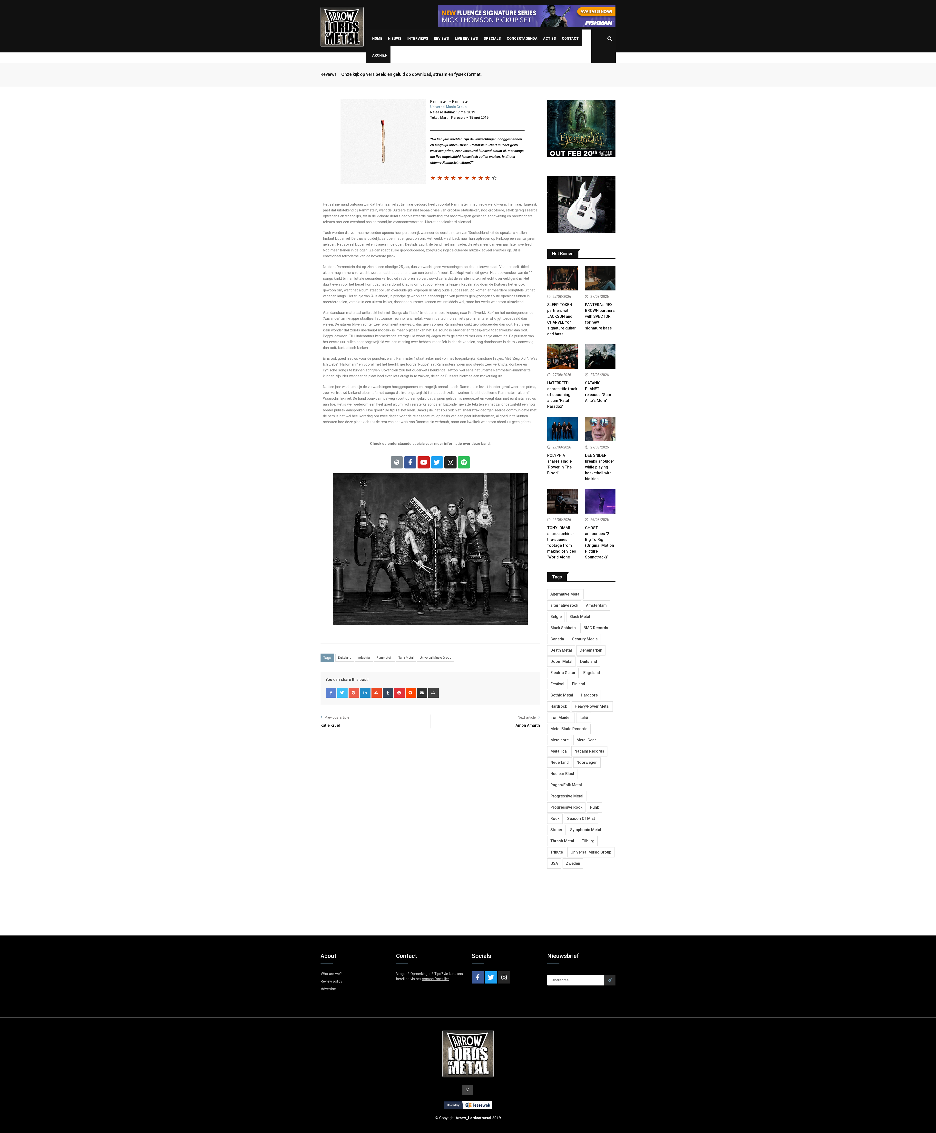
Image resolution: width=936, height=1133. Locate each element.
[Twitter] (437, 462)
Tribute (556, 852)
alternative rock (564, 605)
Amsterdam (596, 605)
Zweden (573, 863)
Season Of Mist (581, 818)
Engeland (591, 672)
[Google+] (354, 693)
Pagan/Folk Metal (566, 785)
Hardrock (558, 706)
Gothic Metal (561, 695)
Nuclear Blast (562, 773)
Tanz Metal (406, 657)
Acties (549, 38)
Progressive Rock (566, 807)
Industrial (364, 657)
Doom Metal (561, 661)
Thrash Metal (562, 841)
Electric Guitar (562, 672)
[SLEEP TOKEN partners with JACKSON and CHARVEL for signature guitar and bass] (562, 279)
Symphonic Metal (585, 829)
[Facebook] (410, 462)
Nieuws (394, 38)
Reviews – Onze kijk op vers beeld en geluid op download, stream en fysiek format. (401, 74)
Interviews (417, 38)
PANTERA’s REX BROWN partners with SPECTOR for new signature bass (600, 316)
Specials (492, 38)
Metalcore (559, 740)
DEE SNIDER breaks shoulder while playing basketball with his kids (599, 467)
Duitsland (344, 657)
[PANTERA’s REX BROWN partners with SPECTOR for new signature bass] (600, 279)
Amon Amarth (528, 725)
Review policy (331, 981)
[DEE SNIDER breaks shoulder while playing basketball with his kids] (600, 429)
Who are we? (331, 974)
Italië (583, 717)
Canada (557, 639)
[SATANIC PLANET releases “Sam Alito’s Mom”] (600, 357)
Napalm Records (589, 751)
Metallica (558, 751)
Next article (527, 717)
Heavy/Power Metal (592, 706)
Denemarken (591, 650)
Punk (594, 807)
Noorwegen (586, 762)
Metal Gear (586, 740)
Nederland (559, 762)
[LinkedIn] (365, 693)
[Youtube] (424, 462)
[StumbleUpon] (376, 693)
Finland (578, 684)
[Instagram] (450, 462)
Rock (554, 818)
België (556, 616)
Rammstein (384, 657)
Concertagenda (522, 38)
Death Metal (561, 650)
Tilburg (588, 841)
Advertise (328, 989)
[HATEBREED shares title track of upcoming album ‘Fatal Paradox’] (562, 357)
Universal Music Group (448, 107)
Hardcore (589, 695)
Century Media (585, 639)
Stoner (556, 829)
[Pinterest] (399, 693)
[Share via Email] (422, 693)
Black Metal (579, 616)
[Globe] (397, 462)
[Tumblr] (388, 693)
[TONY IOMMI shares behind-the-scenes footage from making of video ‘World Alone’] (562, 502)
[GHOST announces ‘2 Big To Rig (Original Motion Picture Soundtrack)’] (600, 502)
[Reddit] (411, 693)
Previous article (337, 717)
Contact (570, 38)
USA (554, 863)
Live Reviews (466, 38)
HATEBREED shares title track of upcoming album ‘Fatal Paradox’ (562, 395)
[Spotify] (464, 462)
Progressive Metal (566, 796)
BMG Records (596, 628)
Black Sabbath (563, 628)
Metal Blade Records (568, 728)
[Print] (433, 693)
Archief (379, 55)
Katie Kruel (330, 725)
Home (377, 38)
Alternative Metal (565, 594)
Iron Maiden (561, 717)
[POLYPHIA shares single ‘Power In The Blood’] (562, 429)
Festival (557, 684)
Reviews (441, 38)
